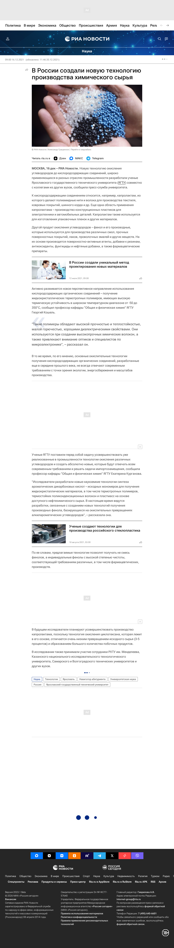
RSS (153, 881)
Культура (108, 876)
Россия (37, 684)
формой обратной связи (130, 924)
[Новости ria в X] (112, 855)
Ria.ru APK (141, 881)
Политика (10, 876)
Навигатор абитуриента (92, 679)
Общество (25, 876)
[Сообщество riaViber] (137, 855)
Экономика (41, 876)
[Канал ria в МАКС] (37, 855)
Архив (162, 881)
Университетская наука (123, 679)
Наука (37, 679)
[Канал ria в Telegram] (99, 855)
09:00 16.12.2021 (14, 59)
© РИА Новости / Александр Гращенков (50, 149)
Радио (166, 876)
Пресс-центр (78, 881)
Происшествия (71, 876)
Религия (142, 876)
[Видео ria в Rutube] (87, 855)
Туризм (155, 876)
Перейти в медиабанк (81, 149)
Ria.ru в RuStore (122, 881)
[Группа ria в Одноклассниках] (74, 855)
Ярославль (69, 679)
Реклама (33, 881)
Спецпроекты (16, 881)
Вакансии (10, 899)
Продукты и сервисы (54, 881)
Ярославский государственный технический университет (77, 684)
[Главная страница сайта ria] (87, 38)
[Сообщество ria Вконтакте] (62, 855)
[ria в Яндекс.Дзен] (49, 855)
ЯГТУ (121, 182)
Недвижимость (126, 876)
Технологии (51, 679)
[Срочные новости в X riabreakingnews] (125, 855)
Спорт (86, 876)
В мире (55, 876)
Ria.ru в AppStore (99, 881)
